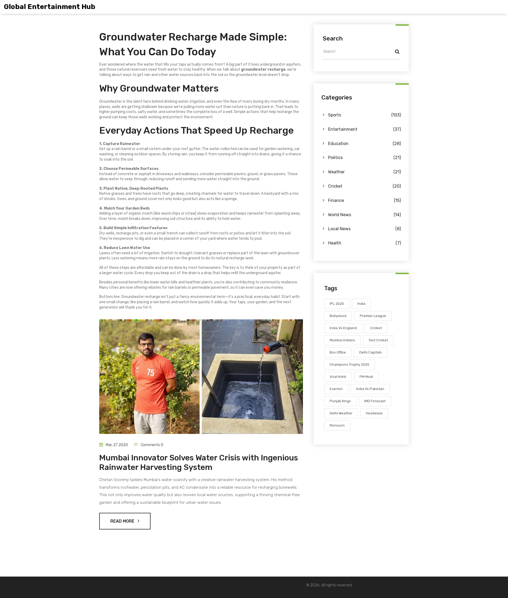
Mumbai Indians (342, 340)
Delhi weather (341, 413)
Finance (364, 200)
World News (364, 214)
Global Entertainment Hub (49, 7)
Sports (364, 114)
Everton (336, 389)
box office (338, 352)
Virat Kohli (338, 377)
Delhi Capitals (370, 352)
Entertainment (364, 129)
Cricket (364, 186)
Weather (364, 171)
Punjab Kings (340, 401)
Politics (364, 157)
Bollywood (338, 316)
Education (364, 143)
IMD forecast (374, 401)
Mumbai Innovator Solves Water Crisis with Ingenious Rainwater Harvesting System (198, 462)
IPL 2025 (337, 304)
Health (364, 243)
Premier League (373, 316)
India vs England (343, 328)
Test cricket (378, 340)
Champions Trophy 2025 (349, 364)
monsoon (337, 425)
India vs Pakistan (370, 389)
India (361, 304)
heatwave (374, 413)
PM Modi (366, 377)
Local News (364, 228)
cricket (376, 328)
